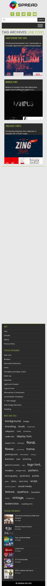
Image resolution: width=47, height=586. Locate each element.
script (33, 481)
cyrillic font (9, 436)
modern (9, 470)
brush (21, 426)
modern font (21, 471)
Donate (7, 335)
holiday (33, 455)
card (19, 431)
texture (9, 492)
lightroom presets (12, 465)
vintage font (30, 498)
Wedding (7, 409)
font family (20, 449)
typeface (22, 492)
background (13, 421)
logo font (33, 465)
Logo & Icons (9, 388)
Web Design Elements (12, 405)
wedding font (27, 504)
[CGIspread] (23, 10)
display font (24, 436)
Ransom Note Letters (23, 527)
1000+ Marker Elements (24, 570)
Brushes (7, 359)
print (6, 481)
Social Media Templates (13, 397)
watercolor (12, 503)
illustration (9, 459)
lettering (27, 459)
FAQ (5, 331)
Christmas (27, 431)
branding (10, 426)
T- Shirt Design (10, 401)
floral (31, 442)
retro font (23, 481)
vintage (17, 498)
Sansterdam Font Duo (16, 38)
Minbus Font (11, 82)
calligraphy (9, 431)
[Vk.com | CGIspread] (35, 14)
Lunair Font (19, 548)
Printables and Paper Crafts (15, 372)
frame (30, 449)
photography (11, 476)
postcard (24, 475)
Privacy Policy (9, 344)
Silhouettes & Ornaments (14, 392)
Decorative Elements (12, 363)
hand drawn (24, 455)
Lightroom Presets (11, 384)
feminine (20, 443)
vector (7, 498)
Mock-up (7, 376)
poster (35, 475)
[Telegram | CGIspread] (23, 14)
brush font (31, 427)
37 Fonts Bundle (21, 559)
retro (13, 481)
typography (35, 492)
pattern (33, 470)
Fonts (6, 367)
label (18, 459)
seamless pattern (10, 487)
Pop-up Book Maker (22, 537)
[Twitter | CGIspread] (18, 14)
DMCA (6, 340)
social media (24, 486)
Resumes (7, 380)
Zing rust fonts (13, 126)
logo (23, 465)
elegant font (10, 443)
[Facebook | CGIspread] (12, 14)
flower (9, 449)
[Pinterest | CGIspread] (29, 14)
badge (26, 421)
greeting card (11, 454)
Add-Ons (7, 355)
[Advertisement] (23, 193)
